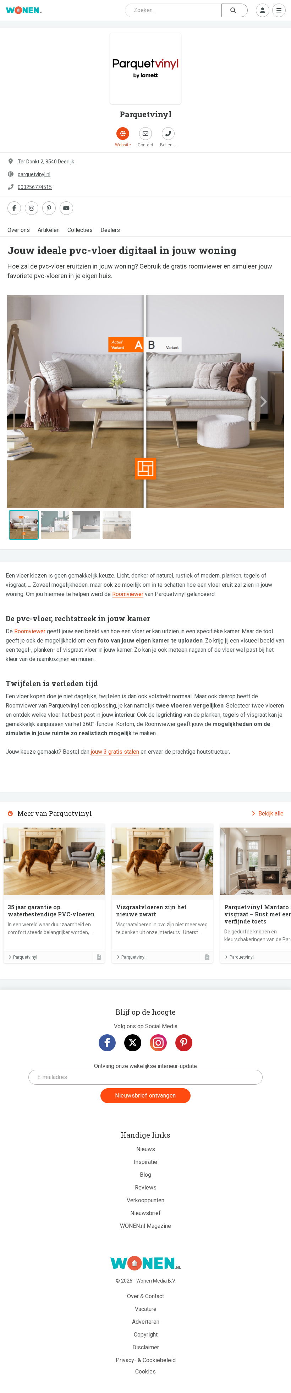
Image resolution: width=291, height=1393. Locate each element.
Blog (145, 1174)
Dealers (110, 230)
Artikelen (49, 230)
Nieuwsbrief (145, 1213)
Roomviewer (127, 594)
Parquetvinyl (25, 957)
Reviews (146, 1187)
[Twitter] (132, 1042)
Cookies (145, 1371)
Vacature (146, 1309)
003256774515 (35, 187)
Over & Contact (145, 1296)
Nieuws (145, 1149)
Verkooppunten (145, 1200)
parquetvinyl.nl (34, 174)
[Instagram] (158, 1042)
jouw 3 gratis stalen (115, 751)
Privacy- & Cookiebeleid (146, 1360)
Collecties (80, 230)
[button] (28, 401)
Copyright (146, 1334)
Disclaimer (145, 1347)
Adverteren (145, 1321)
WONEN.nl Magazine (145, 1226)
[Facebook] (107, 1042)
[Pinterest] (183, 1042)
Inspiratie (145, 1162)
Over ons (18, 230)
